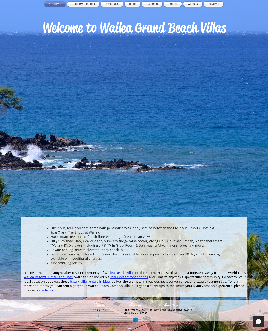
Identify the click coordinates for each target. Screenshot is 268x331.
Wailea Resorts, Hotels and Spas (48, 277)
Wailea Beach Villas (119, 272)
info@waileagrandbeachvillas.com (171, 309)
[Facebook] (135, 320)
